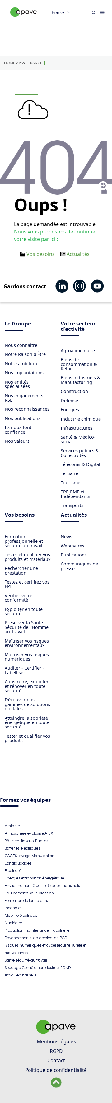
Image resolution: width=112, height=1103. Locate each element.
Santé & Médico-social (78, 439)
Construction (74, 391)
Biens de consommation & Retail (79, 364)
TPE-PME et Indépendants (75, 494)
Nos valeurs (17, 441)
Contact (56, 1060)
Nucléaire (13, 923)
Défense (69, 401)
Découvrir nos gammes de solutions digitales (27, 704)
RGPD (56, 1051)
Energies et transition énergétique (34, 878)
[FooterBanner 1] (56, 1031)
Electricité (13, 870)
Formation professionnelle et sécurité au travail (24, 540)
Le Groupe (18, 324)
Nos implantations (24, 373)
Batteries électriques (22, 848)
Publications (74, 555)
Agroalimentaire (78, 350)
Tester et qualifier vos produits (27, 738)
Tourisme (70, 483)
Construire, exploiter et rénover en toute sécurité (27, 686)
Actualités (77, 254)
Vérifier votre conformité (18, 598)
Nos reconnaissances (27, 409)
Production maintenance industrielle (37, 930)
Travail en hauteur (20, 975)
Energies (70, 410)
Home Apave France (23, 63)
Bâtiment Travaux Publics (26, 840)
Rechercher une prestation (21, 570)
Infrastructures (76, 428)
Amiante (12, 826)
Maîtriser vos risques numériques (27, 657)
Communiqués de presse (79, 566)
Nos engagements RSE (24, 398)
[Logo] (23, 18)
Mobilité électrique (21, 915)
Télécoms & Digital (80, 464)
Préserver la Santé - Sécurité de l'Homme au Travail (27, 627)
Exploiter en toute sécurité (24, 611)
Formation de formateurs (26, 900)
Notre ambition (21, 364)
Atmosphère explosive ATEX (29, 833)
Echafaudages (18, 863)
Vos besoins (40, 254)
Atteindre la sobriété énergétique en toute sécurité (27, 722)
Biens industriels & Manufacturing (80, 380)
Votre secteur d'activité (78, 326)
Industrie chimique (81, 419)
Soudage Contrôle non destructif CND (38, 967)
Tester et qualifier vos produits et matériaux (28, 557)
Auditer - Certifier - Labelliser (24, 670)
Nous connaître (21, 345)
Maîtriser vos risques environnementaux (27, 643)
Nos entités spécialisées (17, 384)
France (58, 12)
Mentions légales (56, 1041)
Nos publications (22, 418)
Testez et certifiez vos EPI (27, 584)
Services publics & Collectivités (80, 453)
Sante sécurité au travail (26, 960)
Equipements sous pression (29, 893)
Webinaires (72, 546)
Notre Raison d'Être (25, 354)
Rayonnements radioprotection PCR (36, 937)
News (66, 536)
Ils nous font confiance (18, 429)
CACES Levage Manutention (29, 855)
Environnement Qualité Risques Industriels (42, 885)
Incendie (13, 908)
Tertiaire (69, 473)
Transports (72, 505)
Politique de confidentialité (56, 1070)
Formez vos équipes (25, 800)
